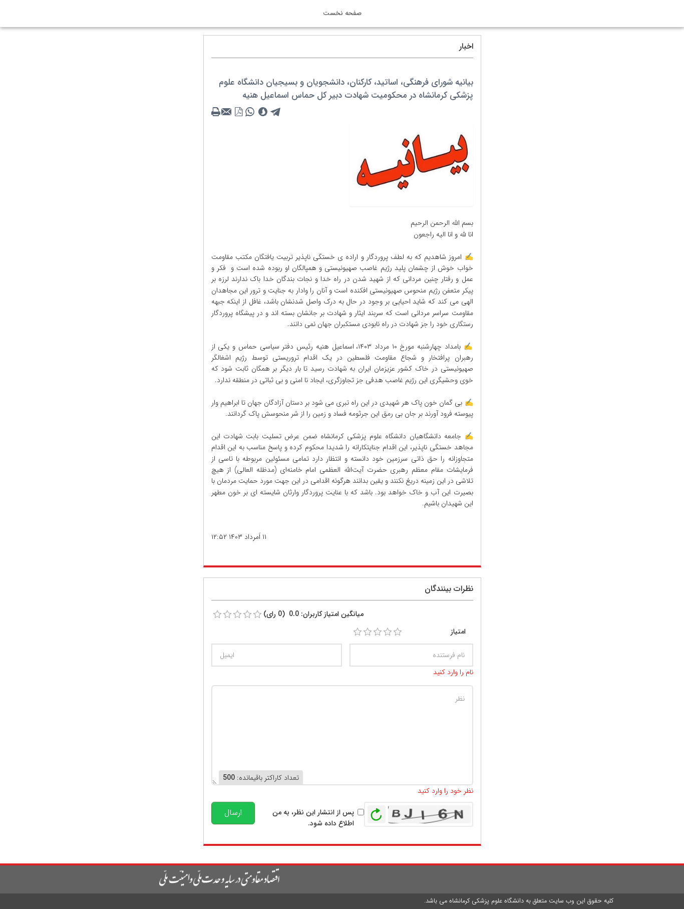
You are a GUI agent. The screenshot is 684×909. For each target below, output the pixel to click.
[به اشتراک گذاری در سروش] (262, 112)
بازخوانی (377, 812)
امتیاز (458, 631)
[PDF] (238, 112)
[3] (377, 632)
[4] (387, 632)
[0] (217, 614)
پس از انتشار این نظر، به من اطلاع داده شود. (313, 818)
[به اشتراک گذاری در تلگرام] (275, 112)
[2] (367, 632)
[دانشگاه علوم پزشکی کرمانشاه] (172, 878)
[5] (397, 632)
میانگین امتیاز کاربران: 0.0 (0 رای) (313, 614)
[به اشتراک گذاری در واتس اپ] (249, 112)
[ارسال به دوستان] (227, 112)
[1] (357, 632)
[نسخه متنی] (216, 112)
